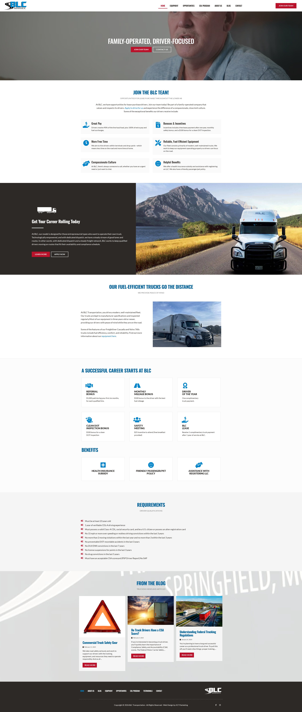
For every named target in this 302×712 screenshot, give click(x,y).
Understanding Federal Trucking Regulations (198, 633)
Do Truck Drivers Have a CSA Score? (147, 632)
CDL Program (204, 5)
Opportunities (188, 5)
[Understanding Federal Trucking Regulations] (199, 611)
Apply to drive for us (134, 108)
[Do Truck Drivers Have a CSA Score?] (151, 610)
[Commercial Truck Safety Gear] (102, 616)
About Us (218, 5)
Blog (229, 5)
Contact (238, 5)
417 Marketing (182, 705)
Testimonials (147, 690)
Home (163, 5)
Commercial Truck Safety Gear (100, 642)
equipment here (109, 336)
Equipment (174, 5)
